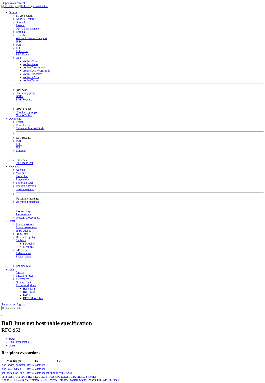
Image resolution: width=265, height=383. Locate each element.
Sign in (20, 272)
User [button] (11, 269)
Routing (20, 31)
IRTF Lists (29, 291)
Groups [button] (13, 12)
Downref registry (25, 237)
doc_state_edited (11, 368)
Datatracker (41, 6)
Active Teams (31, 80)
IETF (4, 376)
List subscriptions (26, 285)
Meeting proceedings (28, 217)
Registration (23, 179)
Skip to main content (13, 3)
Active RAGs (31, 77)
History (13, 345)
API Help (21, 250)
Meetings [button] (14, 166)
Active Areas (30, 64)
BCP (25, 163)
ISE (18, 147)
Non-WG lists (24, 115)
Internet (20, 25)
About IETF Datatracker (15, 379)
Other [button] (12, 220)
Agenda (20, 169)
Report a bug (23, 265)
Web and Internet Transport (31, 38)
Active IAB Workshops (36, 70)
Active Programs (32, 73)
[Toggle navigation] (2, 315)
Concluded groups (26, 112)
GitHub (107, 379)
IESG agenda (23, 230)
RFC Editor (22, 54)
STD (19, 163)
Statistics (21, 240)
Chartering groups (26, 93)
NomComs (22, 233)
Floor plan (22, 176)
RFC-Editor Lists (33, 298)
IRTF (19, 48)
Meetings (28, 246)
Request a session (26, 185)
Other (19, 57)
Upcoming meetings (27, 201)
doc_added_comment (14, 364)
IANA (72, 376)
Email (115, 379)
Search (20, 121)
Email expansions (19, 341)
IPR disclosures (25, 224)
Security (20, 35)
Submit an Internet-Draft (30, 128)
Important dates (24, 182)
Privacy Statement (87, 376)
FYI (30, 163)
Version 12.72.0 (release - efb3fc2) (50, 379)
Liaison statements (26, 227)
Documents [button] (15, 118)
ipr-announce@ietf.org (59, 372)
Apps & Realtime (26, 18)
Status (12, 338)
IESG (19, 41)
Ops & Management (27, 28)
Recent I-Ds (23, 125)
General (20, 22)
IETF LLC (22, 51)
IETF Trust (47, 376)
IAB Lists (28, 295)
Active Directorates (34, 67)
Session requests (25, 189)
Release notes (23, 253)
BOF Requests (24, 99)
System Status (78, 379)
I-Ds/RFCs (29, 243)
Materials (21, 172)
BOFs (19, 96)
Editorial (21, 150)
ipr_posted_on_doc (13, 372)
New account (23, 282)
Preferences (22, 278)
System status (23, 256)
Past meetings (23, 214)
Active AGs (30, 60)
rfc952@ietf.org (36, 364)
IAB (18, 44)
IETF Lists (29, 288)
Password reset (24, 275)
